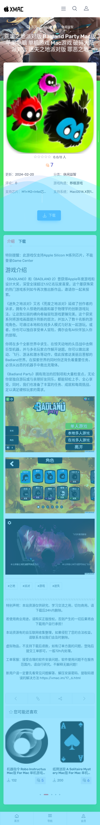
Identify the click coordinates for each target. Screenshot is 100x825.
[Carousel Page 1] (40, 794)
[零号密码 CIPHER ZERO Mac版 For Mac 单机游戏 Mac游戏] (73, 742)
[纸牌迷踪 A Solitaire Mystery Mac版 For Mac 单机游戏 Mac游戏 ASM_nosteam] (27, 742)
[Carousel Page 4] (55, 794)
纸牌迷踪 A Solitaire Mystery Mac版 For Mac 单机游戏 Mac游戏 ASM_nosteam (27, 774)
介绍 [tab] (11, 241)
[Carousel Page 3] (51, 794)
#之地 (11, 586)
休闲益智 (67, 27)
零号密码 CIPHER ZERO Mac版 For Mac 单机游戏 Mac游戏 (72, 773)
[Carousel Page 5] (59, 794)
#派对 (26, 586)
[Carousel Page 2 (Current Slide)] (46, 794)
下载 (52, 215)
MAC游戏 (49, 27)
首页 (34, 27)
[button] (74, 8)
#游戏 (41, 586)
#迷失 (56, 586)
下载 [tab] (22, 241)
